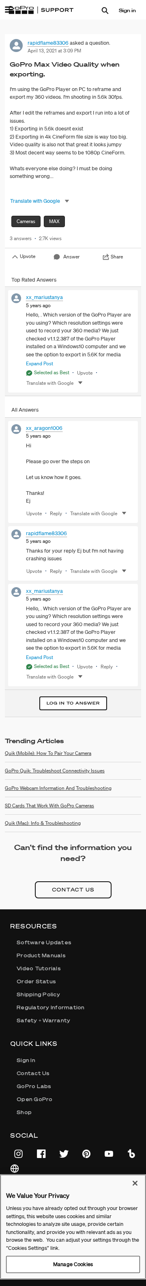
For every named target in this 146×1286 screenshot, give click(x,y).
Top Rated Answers (33, 279)
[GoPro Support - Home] (41, 10)
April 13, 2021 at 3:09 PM (54, 50)
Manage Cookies (73, 1264)
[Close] (135, 1183)
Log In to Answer (73, 703)
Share (117, 256)
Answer (71, 256)
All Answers (25, 409)
